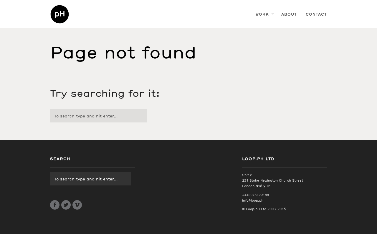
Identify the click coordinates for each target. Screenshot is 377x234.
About (289, 13)
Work (262, 13)
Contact (316, 13)
